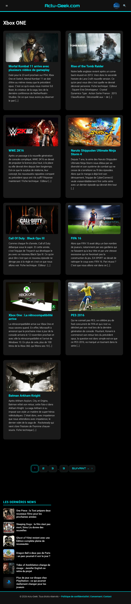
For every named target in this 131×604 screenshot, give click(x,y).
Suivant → (80, 468)
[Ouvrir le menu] (6, 5)
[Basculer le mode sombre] (116, 6)
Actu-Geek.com (62, 6)
